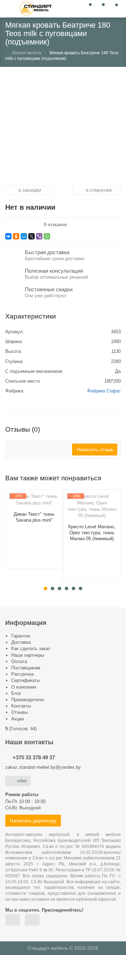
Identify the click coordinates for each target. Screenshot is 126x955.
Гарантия (20, 636)
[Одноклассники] (16, 236)
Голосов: (22, 728)
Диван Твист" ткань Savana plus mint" (34, 517)
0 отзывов (55, 224)
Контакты (21, 706)
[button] (63, 128)
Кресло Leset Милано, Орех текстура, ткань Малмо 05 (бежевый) (91, 532)
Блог (16, 693)
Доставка (21, 642)
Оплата (19, 661)
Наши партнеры (27, 655)
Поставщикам (25, 667)
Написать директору (33, 820)
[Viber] (39, 236)
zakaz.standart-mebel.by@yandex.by (43, 767)
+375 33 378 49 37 (34, 757)
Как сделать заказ (30, 648)
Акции (17, 719)
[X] (31, 236)
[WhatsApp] (47, 236)
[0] (88, 8)
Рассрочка (22, 674)
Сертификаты (25, 680)
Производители (27, 699)
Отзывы (19, 712)
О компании (23, 687)
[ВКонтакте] (8, 236)
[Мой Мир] (24, 236)
